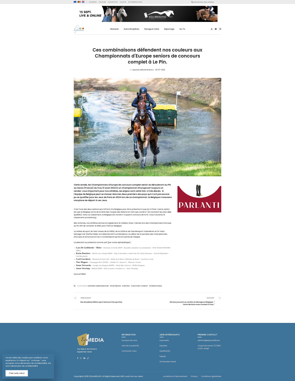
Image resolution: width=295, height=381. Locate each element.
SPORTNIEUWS (115, 286)
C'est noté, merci (16, 373)
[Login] (211, 29)
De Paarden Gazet (135, 2)
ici (95, 217)
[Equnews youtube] (84, 358)
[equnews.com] (75, 2)
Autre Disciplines (131, 29)
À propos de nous (129, 340)
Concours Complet (139, 286)
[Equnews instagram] (81, 358)
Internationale (155, 286)
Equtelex (163, 345)
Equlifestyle (113, 2)
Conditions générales (211, 376)
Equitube (102, 2)
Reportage (169, 29)
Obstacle (114, 29)
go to (182, 29)
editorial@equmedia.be (209, 340)
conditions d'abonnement (175, 376)
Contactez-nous (129, 351)
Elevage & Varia (151, 29)
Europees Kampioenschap (98, 286)
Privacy (194, 376)
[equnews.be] (79, 2)
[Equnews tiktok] (88, 358)
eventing (126, 286)
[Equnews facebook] (77, 358)
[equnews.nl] (83, 2)
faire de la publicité (130, 345)
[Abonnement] (216, 29)
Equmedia (93, 2)
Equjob (123, 2)
